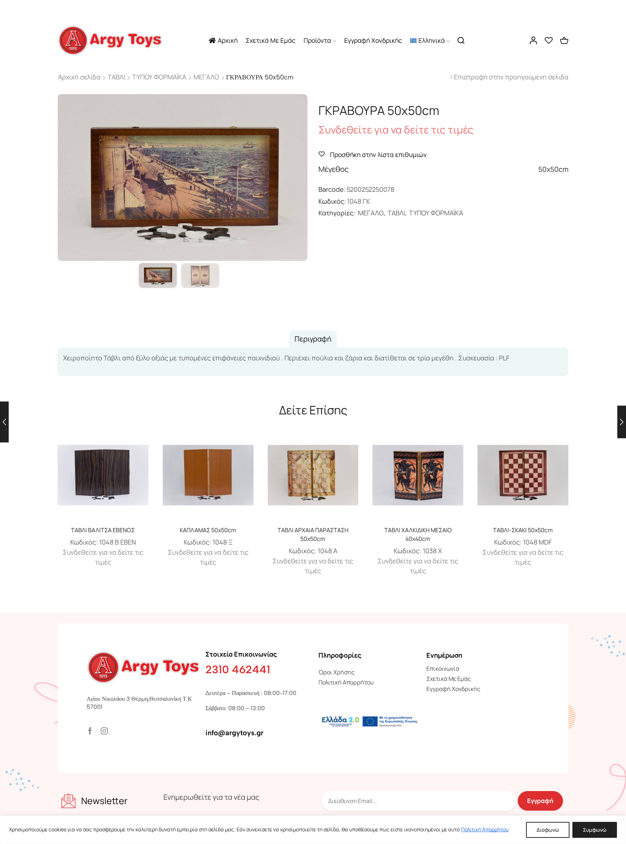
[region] (313, 829)
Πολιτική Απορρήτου (485, 829)
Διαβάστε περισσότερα (102, 477)
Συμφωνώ (594, 829)
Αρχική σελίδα (79, 77)
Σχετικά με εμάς (271, 40)
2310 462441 (237, 669)
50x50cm (553, 169)
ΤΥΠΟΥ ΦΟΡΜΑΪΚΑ (159, 77)
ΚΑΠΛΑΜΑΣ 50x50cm (208, 530)
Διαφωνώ (548, 829)
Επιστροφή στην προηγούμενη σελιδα (511, 77)
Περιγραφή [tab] (313, 339)
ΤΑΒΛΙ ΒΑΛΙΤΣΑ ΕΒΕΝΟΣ (103, 530)
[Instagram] (104, 731)
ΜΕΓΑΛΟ (206, 77)
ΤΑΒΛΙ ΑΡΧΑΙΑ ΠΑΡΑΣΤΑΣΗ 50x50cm (313, 534)
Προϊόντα (317, 40)
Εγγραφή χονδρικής (373, 40)
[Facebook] (90, 731)
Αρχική (228, 40)
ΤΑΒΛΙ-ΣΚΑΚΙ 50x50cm (523, 530)
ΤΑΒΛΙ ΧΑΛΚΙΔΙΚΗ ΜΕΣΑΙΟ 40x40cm (418, 534)
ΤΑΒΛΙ (116, 77)
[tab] (313, 339)
